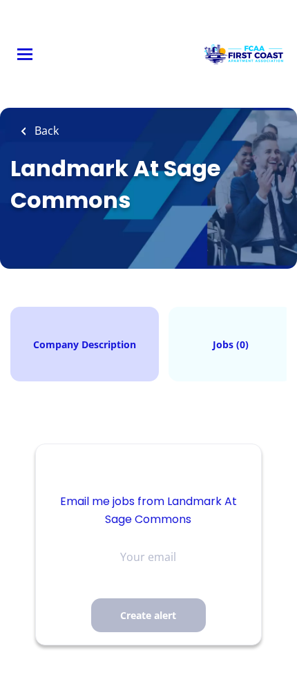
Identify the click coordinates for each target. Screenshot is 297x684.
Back (45, 130)
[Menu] (24, 54)
